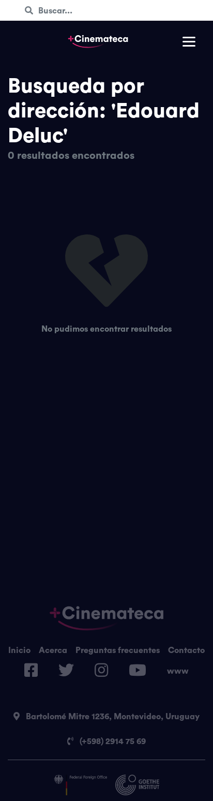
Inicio (19, 650)
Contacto (186, 650)
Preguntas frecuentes (117, 650)
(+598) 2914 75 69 (112, 741)
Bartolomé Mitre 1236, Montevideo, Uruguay (112, 716)
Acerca (53, 650)
